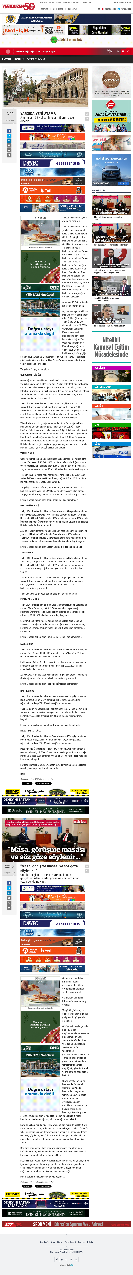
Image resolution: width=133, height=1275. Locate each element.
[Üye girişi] (71, 1259)
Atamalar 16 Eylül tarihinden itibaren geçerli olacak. (48, 119)
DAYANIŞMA (86, 2)
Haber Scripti (64, 1265)
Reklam (67, 2)
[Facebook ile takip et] (57, 1259)
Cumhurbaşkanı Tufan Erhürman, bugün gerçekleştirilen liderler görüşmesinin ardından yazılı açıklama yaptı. (49, 878)
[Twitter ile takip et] (61, 1259)
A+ (87, 114)
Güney (98, 443)
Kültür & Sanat (103, 386)
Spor (97, 424)
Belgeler (76, 2)
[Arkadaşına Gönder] (9, 145)
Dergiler (99, 367)
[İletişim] (123, 51)
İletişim (90, 1242)
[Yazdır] (9, 150)
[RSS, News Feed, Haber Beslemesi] (66, 1259)
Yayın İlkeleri (70, 1242)
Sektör (98, 405)
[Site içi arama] (128, 51)
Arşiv (53, 1242)
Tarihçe (81, 1242)
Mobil (59, 2)
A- (87, 118)
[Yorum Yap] (9, 155)
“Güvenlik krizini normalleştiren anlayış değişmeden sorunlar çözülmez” (48, 51)
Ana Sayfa (43, 2)
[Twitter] (9, 136)
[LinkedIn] (9, 141)
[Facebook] (9, 131)
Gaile (52, 2)
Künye (59, 1242)
